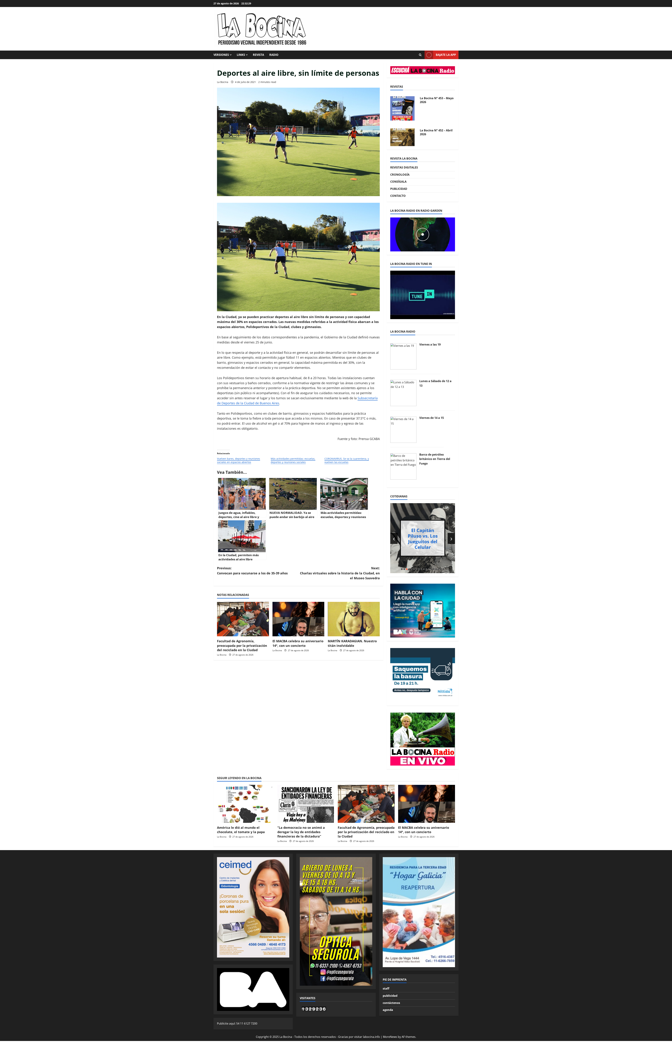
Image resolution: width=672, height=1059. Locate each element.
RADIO (273, 55)
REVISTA (258, 55)
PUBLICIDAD (398, 189)
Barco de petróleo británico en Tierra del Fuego (434, 459)
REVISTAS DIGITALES (404, 167)
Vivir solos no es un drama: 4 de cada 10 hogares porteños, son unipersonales (423, 538)
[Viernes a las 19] (403, 356)
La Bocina (222, 82)
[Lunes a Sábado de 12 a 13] (403, 393)
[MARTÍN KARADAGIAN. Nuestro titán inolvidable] (354, 619)
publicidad (390, 996)
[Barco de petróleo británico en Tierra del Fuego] (403, 466)
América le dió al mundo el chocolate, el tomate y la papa (241, 829)
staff (386, 988)
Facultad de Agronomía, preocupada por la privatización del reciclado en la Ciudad (242, 645)
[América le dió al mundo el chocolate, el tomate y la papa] (245, 804)
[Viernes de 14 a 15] (403, 429)
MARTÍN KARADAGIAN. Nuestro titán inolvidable (352, 643)
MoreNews (390, 1037)
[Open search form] (420, 55)
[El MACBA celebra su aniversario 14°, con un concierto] (298, 619)
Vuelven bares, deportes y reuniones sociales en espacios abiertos (238, 460)
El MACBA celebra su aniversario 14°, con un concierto (297, 643)
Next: (340, 573)
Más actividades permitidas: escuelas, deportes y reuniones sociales (293, 460)
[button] (402, 569)
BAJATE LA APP (446, 55)
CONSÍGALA (398, 182)
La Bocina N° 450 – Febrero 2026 (432, 132)
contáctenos (391, 1003)
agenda (388, 1010)
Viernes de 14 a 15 (431, 418)
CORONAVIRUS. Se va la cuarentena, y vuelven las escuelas (346, 460)
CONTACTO (398, 196)
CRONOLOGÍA (400, 175)
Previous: (252, 570)
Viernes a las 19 (430, 344)
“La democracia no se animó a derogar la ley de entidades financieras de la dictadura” (301, 831)
